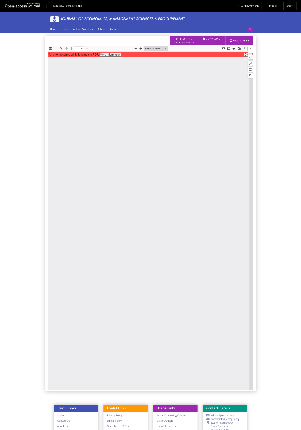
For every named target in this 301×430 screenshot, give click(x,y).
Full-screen (240, 40)
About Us (62, 426)
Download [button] (212, 38)
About (113, 29)
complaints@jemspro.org (224, 419)
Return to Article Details (184, 40)
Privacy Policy (114, 415)
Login (290, 6)
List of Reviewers (166, 426)
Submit (101, 29)
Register (274, 6)
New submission (248, 6)
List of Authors (165, 420)
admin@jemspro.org (222, 415)
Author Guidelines (83, 29)
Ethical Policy (114, 420)
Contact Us (63, 420)
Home (53, 29)
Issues (65, 29)
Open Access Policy (118, 426)
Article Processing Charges (172, 415)
